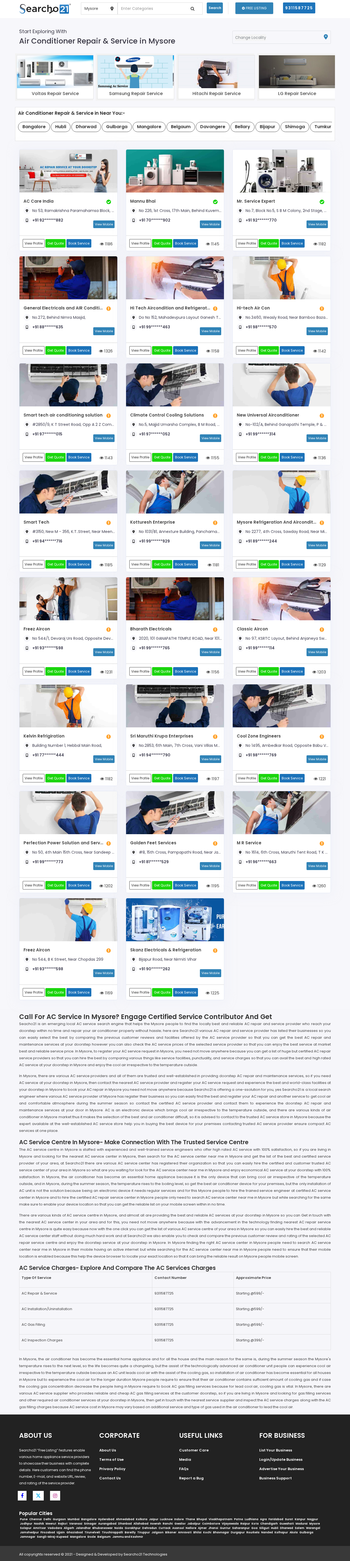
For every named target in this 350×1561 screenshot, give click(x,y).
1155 (214, 458)
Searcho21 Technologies (145, 1554)
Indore (179, 1519)
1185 (108, 565)
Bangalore (89, 1519)
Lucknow (166, 1519)
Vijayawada (230, 1524)
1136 (321, 458)
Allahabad (140, 1524)
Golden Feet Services (153, 843)
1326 (108, 351)
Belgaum (104, 1537)
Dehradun (149, 1528)
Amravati (185, 1532)
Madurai (302, 1524)
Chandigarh (269, 1524)
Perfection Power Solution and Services (64, 843)
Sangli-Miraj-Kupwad (52, 1537)
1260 (321, 886)
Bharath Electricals (151, 629)
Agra (263, 1519)
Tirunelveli (92, 1532)
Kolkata (141, 1519)
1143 (108, 458)
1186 (108, 244)
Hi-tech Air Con (253, 308)
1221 (322, 779)
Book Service (78, 243)
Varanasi (75, 1524)
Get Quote (55, 243)
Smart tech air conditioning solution (63, 415)
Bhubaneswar (102, 1528)
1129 (321, 565)
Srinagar (90, 1524)
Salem (299, 1528)
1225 (214, 993)
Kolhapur (281, 1532)
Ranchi (168, 1524)
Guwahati (286, 1524)
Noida (118, 1528)
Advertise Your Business (281, 1468)
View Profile (34, 243)
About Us (107, 1450)
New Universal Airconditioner (268, 415)
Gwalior (180, 1524)
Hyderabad (106, 1519)
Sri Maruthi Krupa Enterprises (161, 736)
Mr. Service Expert (256, 201)
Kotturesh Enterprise (152, 522)
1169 (108, 993)
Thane (190, 1519)
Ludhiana (251, 1519)
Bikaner (170, 1532)
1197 (215, 779)
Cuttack (165, 1528)
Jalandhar (83, 1528)
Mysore (314, 1524)
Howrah (155, 1524)
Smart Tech (36, 522)
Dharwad (286, 1528)
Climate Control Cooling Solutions (167, 415)
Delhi (47, 1519)
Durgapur (238, 1532)
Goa (254, 1528)
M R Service (249, 843)
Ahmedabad (125, 1519)
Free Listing (256, 8)
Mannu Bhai (143, 201)
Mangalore (78, 1537)
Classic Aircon (252, 629)
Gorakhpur (133, 1528)
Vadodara (55, 1528)
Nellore (191, 1528)
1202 (108, 886)
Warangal (313, 1528)
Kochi (207, 1532)
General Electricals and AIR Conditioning (64, 308)
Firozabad (47, 1532)
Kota (255, 1524)
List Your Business (275, 1450)
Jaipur (153, 1519)
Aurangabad (107, 1524)
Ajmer (202, 1528)
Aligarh (69, 1528)
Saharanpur (241, 1528)
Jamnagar (27, 1537)
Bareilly (130, 1532)
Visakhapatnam (220, 1519)
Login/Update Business (280, 1459)
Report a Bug (191, 1478)
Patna (238, 1519)
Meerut (51, 1524)
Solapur (25, 1528)
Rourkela (252, 1532)
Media (185, 1459)
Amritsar (39, 1528)
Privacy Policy (112, 1468)
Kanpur (300, 1519)
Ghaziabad (74, 1532)
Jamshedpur (29, 1532)
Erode (92, 1537)
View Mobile (104, 224)
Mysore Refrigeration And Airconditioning (277, 522)
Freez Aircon (37, 629)
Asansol (178, 1528)
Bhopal (202, 1519)
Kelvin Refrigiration (44, 736)
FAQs (183, 1468)
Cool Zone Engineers (259, 736)
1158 (214, 351)
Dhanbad (125, 1524)
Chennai (35, 1519)
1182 (321, 244)
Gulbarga (306, 1532)
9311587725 (299, 8)
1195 (214, 886)
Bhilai (197, 1532)
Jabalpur (193, 1524)
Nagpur (312, 1519)
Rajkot (63, 1524)
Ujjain (61, 1532)
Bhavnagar (221, 1532)
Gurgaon (59, 1519)
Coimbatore (211, 1524)
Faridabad (276, 1519)
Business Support (275, 1478)
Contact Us (110, 1478)
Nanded (267, 1532)
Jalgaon (157, 1532)
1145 (214, 244)
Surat (289, 1519)
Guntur (225, 1528)
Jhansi (213, 1528)
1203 (321, 672)
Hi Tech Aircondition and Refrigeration (170, 308)
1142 (321, 351)
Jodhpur (26, 1524)
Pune (24, 1519)
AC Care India (39, 201)
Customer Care (194, 1450)
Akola (294, 1532)
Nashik (39, 1524)
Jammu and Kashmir (127, 1537)
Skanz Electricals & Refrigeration (165, 950)
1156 (214, 672)
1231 (108, 672)
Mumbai (74, 1519)
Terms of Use (111, 1459)
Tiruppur (143, 1532)
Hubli (274, 1528)
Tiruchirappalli (112, 1532)
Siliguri (264, 1528)
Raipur (245, 1524)
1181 (215, 565)
